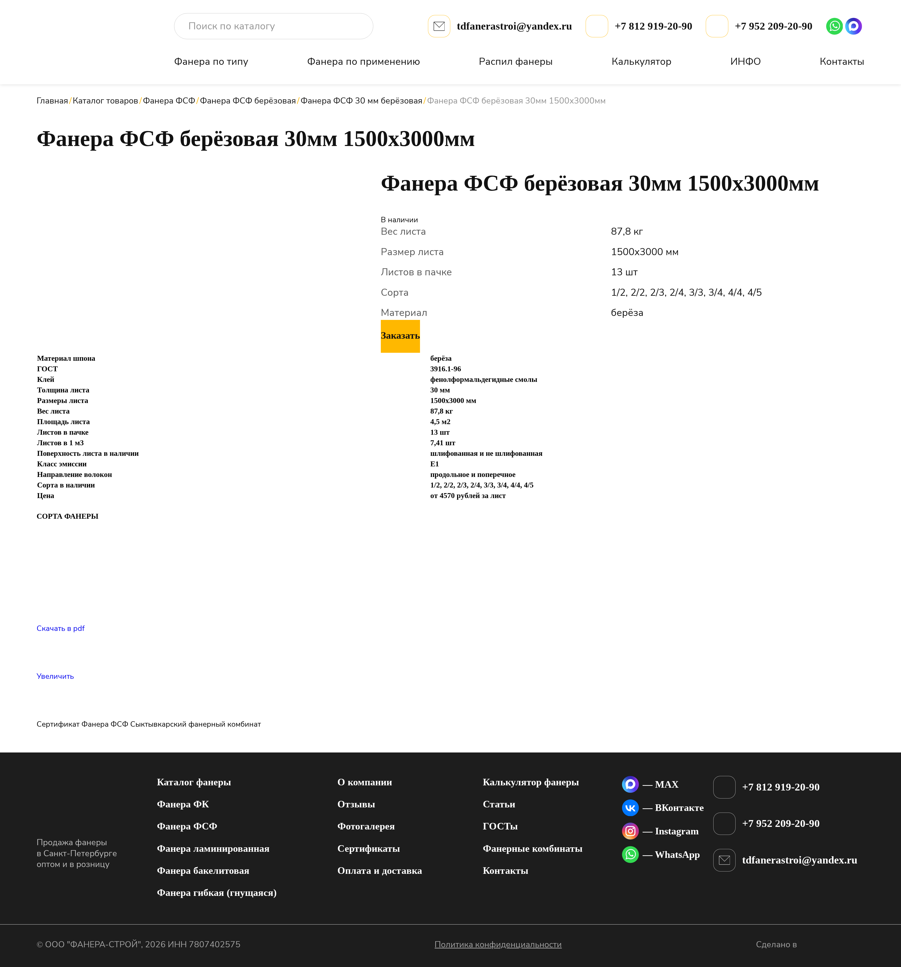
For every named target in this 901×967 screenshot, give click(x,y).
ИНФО (745, 61)
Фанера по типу (211, 61)
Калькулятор (642, 61)
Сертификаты (368, 848)
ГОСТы (500, 826)
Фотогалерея (366, 826)
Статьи (499, 804)
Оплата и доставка (379, 870)
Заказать (400, 335)
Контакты (842, 61)
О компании (364, 782)
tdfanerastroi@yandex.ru (514, 26)
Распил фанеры (516, 61)
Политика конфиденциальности (498, 944)
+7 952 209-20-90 (774, 26)
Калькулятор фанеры (531, 782)
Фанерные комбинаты (533, 848)
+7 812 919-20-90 (653, 26)
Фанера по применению (363, 61)
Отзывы (356, 804)
